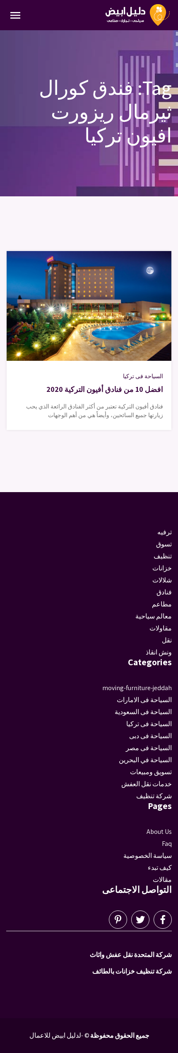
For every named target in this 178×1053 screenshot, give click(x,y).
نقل (167, 640)
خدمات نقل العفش (146, 784)
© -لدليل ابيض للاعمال (59, 1035)
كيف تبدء (160, 867)
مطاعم (162, 604)
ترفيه (164, 532)
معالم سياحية (153, 616)
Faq (167, 843)
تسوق (164, 544)
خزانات (162, 568)
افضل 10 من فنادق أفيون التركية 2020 (104, 389)
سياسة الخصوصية (147, 855)
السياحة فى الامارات (144, 700)
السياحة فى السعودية (143, 712)
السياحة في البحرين (145, 760)
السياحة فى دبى (150, 736)
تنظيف (163, 556)
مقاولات (160, 628)
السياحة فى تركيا (143, 376)
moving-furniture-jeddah (137, 687)
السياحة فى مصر (149, 748)
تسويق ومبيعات (151, 772)
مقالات (162, 879)
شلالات (162, 580)
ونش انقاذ (159, 652)
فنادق (164, 592)
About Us (159, 831)
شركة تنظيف (154, 796)
